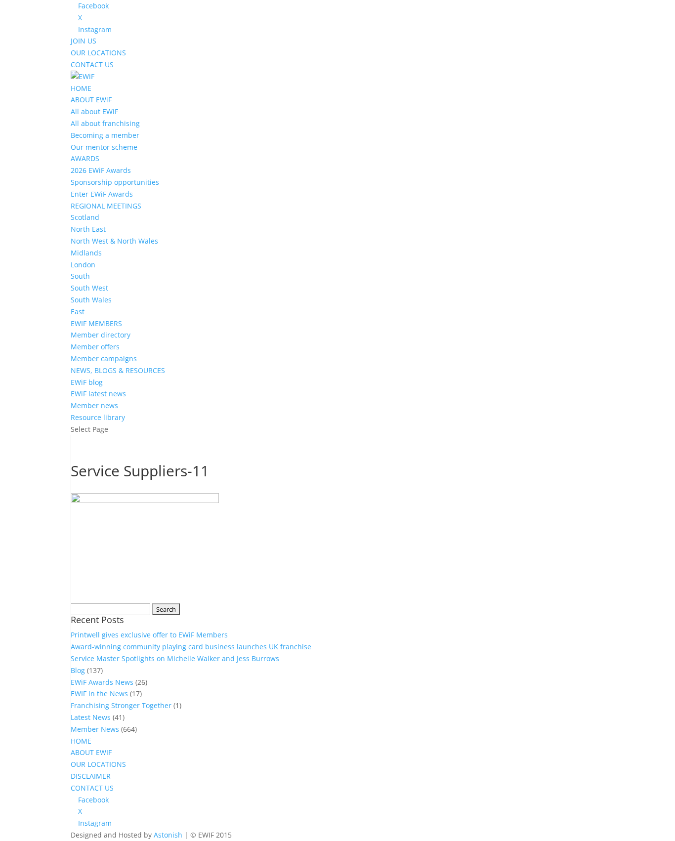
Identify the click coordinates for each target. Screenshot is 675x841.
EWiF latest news (98, 393)
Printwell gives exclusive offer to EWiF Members (149, 634)
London (83, 264)
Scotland (85, 217)
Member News (95, 729)
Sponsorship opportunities (115, 182)
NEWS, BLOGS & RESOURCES (118, 370)
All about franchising (105, 123)
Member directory (100, 334)
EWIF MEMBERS (96, 323)
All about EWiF (94, 111)
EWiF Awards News (102, 682)
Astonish (168, 835)
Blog (78, 670)
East (77, 311)
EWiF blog (87, 382)
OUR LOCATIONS (98, 52)
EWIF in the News (99, 693)
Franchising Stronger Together (121, 705)
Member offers (95, 346)
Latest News (91, 717)
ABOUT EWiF (91, 99)
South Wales (91, 299)
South (80, 276)
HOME (81, 88)
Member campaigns (104, 358)
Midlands (86, 252)
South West (89, 288)
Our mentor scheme (104, 147)
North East (88, 229)
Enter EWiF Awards (102, 194)
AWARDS (85, 158)
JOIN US (83, 40)
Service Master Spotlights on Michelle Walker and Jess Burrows (175, 658)
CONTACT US (92, 64)
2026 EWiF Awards (101, 170)
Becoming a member (105, 135)
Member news (94, 405)
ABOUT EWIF (91, 752)
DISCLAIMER (91, 776)
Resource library (98, 417)
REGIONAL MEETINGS (106, 205)
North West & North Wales (114, 241)
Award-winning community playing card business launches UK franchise (191, 646)
